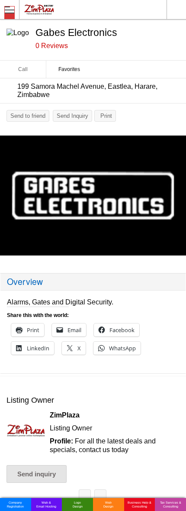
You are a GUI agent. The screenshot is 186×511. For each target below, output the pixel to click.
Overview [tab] (25, 281)
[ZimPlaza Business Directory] (60, 9)
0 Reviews (51, 45)
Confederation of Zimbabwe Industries (100, 497)
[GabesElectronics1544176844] (93, 196)
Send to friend (27, 116)
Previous (11, 198)
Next (175, 198)
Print (106, 116)
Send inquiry (36, 474)
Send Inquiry (72, 116)
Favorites (69, 69)
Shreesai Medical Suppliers (85, 497)
